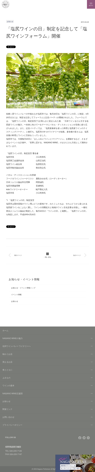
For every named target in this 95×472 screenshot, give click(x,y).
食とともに (7, 369)
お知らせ (14, 301)
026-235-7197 (16, 454)
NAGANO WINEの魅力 (12, 338)
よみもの (6, 377)
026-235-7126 (15, 450)
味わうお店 (7, 354)
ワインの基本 (8, 385)
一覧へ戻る (47, 257)
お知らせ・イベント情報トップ (23, 288)
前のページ (18, 255)
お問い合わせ (8, 417)
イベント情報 (16, 294)
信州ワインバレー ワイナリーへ (16, 346)
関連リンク (7, 409)
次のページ (77, 255)
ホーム (5, 330)
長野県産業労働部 (13, 446)
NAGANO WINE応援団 (12, 393)
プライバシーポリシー (12, 424)
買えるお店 (7, 361)
